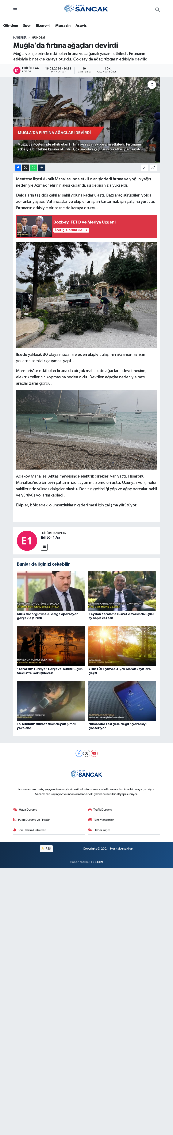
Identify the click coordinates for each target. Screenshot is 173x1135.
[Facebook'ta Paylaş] (18, 168)
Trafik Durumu (102, 809)
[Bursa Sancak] (86, 10)
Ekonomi (43, 26)
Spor (27, 26)
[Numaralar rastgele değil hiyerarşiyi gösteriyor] (122, 701)
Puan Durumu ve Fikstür (34, 819)
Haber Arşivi (102, 830)
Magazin (62, 26)
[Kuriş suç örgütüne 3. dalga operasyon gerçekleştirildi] (51, 591)
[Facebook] (79, 753)
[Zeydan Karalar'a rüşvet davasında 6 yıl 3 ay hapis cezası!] (122, 591)
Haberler (20, 37)
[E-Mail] (44, 547)
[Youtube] (94, 753)
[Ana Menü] (15, 10)
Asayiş (81, 26)
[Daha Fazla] (41, 168)
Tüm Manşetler (103, 819)
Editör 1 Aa (50, 537)
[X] (86, 753)
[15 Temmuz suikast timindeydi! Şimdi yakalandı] (51, 701)
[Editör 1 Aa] (27, 540)
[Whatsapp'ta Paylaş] (33, 168)
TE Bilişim (97, 861)
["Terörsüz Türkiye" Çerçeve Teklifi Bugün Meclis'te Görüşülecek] (51, 646)
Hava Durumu (28, 809)
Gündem (10, 26)
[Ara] (157, 10)
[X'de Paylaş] (25, 168)
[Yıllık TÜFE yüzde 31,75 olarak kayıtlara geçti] (122, 646)
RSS (48, 848)
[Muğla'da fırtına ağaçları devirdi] (86, 120)
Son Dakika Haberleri (32, 830)
